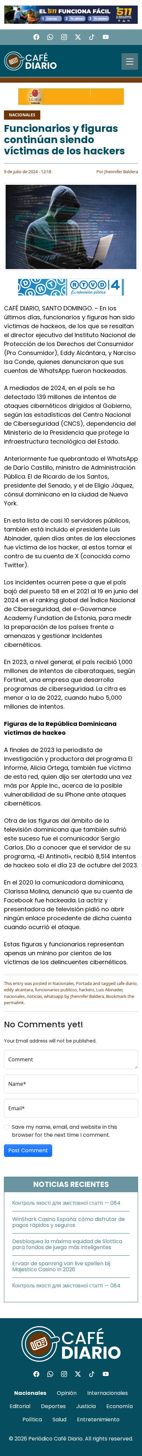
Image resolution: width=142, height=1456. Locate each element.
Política (32, 1419)
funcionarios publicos (56, 990)
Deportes (53, 1406)
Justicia (86, 1406)
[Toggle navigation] (130, 61)
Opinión (67, 1393)
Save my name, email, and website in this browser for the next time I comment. (64, 1131)
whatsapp (53, 996)
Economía (119, 1406)
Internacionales (107, 1393)
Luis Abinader (109, 990)
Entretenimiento (98, 1419)
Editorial (20, 1406)
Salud (59, 1419)
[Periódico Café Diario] (30, 60)
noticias (34, 996)
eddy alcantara (18, 990)
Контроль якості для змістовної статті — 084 (66, 1203)
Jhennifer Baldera (121, 172)
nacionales (14, 996)
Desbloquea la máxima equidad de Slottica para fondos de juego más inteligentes (67, 1244)
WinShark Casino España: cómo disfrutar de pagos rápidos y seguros (68, 1222)
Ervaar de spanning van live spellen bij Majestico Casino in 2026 (61, 1266)
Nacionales (22, 115)
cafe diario (127, 983)
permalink (14, 1002)
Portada (84, 983)
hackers (86, 990)
